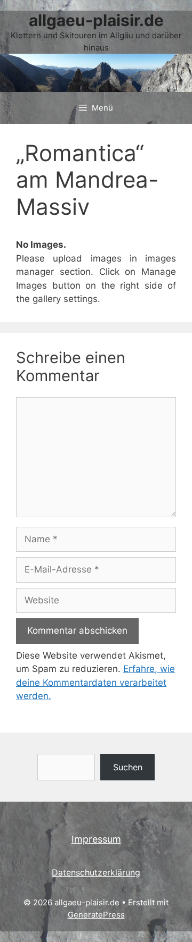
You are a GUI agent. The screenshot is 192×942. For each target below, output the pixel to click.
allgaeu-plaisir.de (96, 20)
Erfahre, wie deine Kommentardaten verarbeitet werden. (95, 682)
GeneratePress (96, 915)
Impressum (96, 839)
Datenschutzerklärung (96, 872)
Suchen (127, 767)
